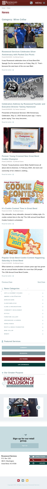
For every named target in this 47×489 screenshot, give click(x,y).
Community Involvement (13, 310)
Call (43, 460)
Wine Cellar (8, 330)
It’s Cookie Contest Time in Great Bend (19, 208)
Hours (42, 463)
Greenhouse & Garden (12, 320)
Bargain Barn (9, 299)
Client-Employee (10, 303)
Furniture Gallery (11, 316)
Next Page (41, 282)
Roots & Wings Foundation (14, 327)
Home (3, 8)
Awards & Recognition (12, 296)
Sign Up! (24, 445)
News (8, 8)
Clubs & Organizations (12, 306)
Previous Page (7, 282)
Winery (6, 334)
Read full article (7, 70)
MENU (38, 3)
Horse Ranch (9, 323)
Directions (40, 457)
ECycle (6, 313)
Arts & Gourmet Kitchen (13, 293)
